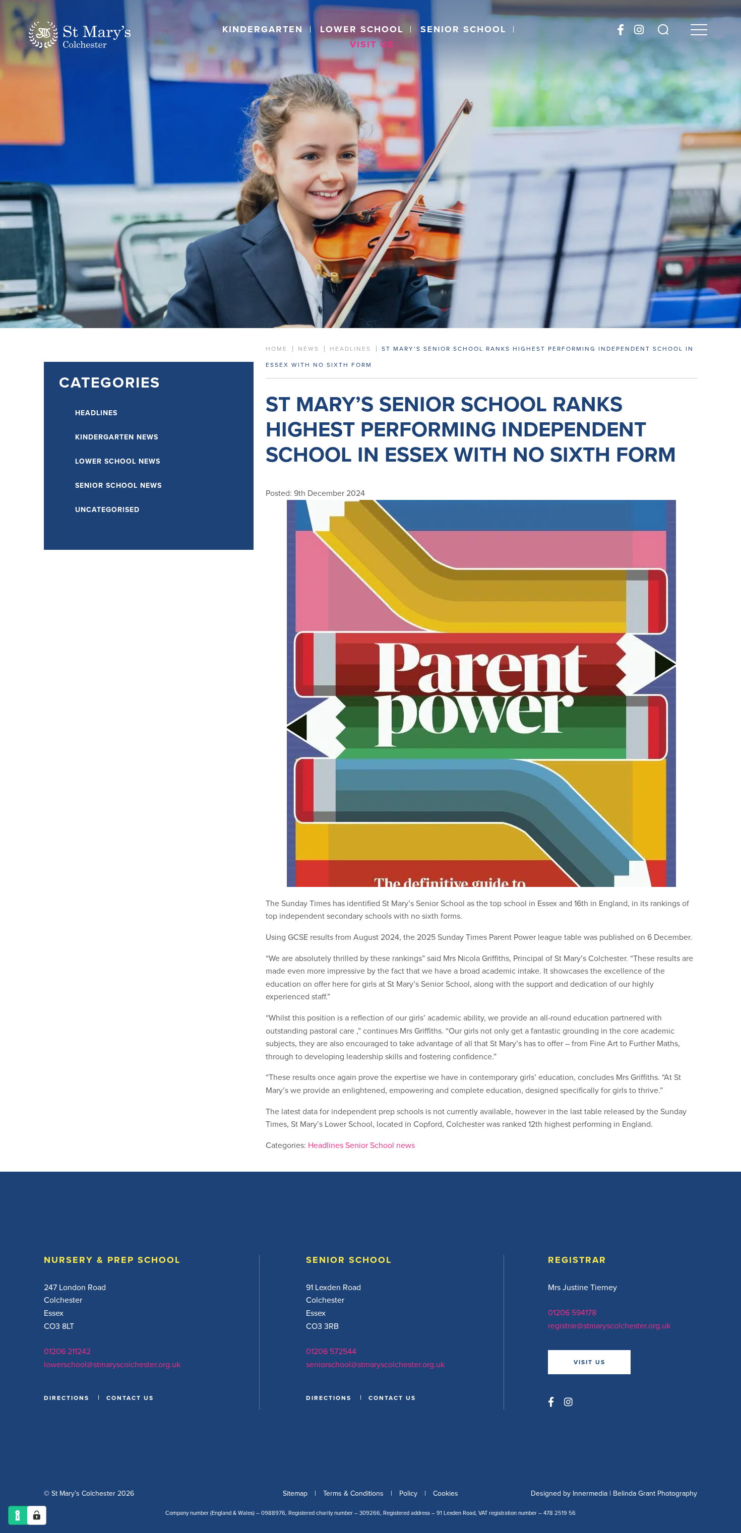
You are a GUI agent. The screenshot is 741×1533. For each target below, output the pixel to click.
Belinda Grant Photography (655, 1493)
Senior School (463, 29)
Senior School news (380, 1145)
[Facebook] (620, 29)
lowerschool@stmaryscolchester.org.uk (112, 1364)
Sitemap (295, 1493)
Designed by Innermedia (569, 1493)
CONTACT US (130, 1397)
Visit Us (372, 44)
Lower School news (117, 461)
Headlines (325, 1145)
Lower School (361, 29)
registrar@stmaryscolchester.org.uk (609, 1325)
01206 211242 (67, 1351)
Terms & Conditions (353, 1493)
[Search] (663, 29)
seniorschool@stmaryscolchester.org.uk (375, 1364)
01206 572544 (331, 1351)
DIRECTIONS (66, 1397)
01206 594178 (572, 1312)
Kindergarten (262, 29)
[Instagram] (639, 29)
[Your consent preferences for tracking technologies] (36, 1515)
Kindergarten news (116, 437)
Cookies (445, 1493)
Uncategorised (107, 509)
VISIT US (589, 1362)
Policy (408, 1493)
